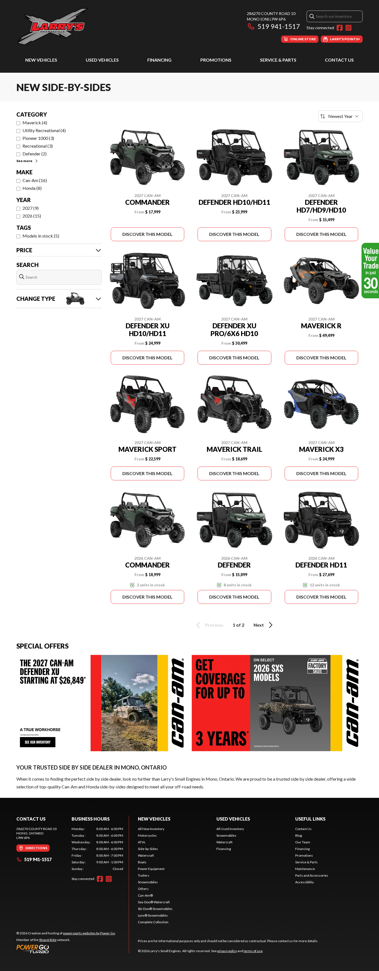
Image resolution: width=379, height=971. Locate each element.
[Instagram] (348, 27)
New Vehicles (41, 59)
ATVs (141, 842)
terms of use (253, 951)
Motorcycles (147, 835)
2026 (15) (31, 215)
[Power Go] (66, 948)
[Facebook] (339, 27)
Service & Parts (278, 59)
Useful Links (310, 818)
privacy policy (227, 951)
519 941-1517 (278, 26)
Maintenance (305, 869)
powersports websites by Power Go (89, 933)
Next (259, 624)
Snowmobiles (148, 882)
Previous (214, 624)
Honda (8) (32, 188)
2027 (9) (30, 208)
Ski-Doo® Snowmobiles (155, 909)
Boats (142, 862)
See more (24, 161)
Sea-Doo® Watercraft (154, 902)
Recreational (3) (37, 145)
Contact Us (339, 59)
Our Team (302, 842)
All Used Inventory (230, 829)
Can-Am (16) (34, 180)
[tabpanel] (97, 849)
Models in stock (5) (40, 235)
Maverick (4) (34, 122)
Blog (298, 835)
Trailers (143, 875)
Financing (159, 59)
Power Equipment (151, 869)
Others (143, 889)
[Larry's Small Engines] (85, 27)
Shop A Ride (47, 940)
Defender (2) (34, 153)
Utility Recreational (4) (44, 130)
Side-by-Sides (148, 849)
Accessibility (304, 882)
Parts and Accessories (311, 875)
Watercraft (146, 855)
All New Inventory (151, 829)
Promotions (215, 59)
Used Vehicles (102, 59)
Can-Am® (145, 895)
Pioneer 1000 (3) (38, 138)
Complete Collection (153, 922)
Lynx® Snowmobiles (153, 915)
